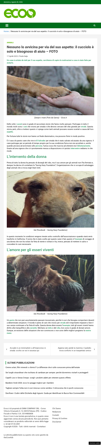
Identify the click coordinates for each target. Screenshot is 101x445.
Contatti (55, 415)
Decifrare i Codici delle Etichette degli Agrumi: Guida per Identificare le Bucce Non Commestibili (45, 393)
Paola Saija (23, 56)
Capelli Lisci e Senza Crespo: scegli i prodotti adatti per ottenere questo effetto (38, 378)
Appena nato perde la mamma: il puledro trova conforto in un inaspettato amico (74, 349)
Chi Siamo (56, 408)
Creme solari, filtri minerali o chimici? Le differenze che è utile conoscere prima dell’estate (43, 367)
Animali (10, 43)
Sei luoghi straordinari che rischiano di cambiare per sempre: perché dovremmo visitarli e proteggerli (47, 372)
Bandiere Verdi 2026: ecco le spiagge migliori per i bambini (30, 383)
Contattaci (41, 426)
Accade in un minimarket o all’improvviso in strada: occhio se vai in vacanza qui (28, 349)
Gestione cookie (95, 443)
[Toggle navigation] (7, 25)
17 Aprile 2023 (12, 56)
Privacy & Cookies (59, 418)
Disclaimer (56, 422)
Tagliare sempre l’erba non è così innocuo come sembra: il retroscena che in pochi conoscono (44, 388)
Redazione (56, 412)
